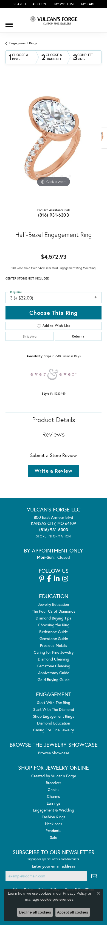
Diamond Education (53, 723)
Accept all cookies (72, 912)
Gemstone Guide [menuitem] (54, 638)
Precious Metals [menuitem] (53, 645)
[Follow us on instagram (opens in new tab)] (65, 578)
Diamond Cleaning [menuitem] (53, 659)
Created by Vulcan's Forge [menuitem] (53, 775)
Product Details (53, 419)
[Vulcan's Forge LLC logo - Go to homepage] (53, 20)
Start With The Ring (53, 702)
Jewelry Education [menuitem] (53, 604)
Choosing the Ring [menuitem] (53, 624)
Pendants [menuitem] (53, 830)
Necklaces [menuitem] (53, 823)
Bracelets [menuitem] (53, 782)
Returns (78, 336)
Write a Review (53, 470)
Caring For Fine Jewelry (53, 729)
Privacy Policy (75, 893)
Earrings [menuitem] (54, 803)
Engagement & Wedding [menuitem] (53, 810)
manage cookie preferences (49, 899)
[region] (53, 140)
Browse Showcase (53, 752)
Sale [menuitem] (53, 837)
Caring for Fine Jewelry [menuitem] (54, 652)
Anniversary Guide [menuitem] (53, 672)
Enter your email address (53, 866)
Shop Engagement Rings (53, 716)
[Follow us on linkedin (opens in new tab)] (57, 578)
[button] (19, 4)
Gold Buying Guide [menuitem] (53, 679)
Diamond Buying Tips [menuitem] (53, 618)
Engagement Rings (23, 43)
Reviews (53, 434)
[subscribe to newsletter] (94, 876)
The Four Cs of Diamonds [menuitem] (53, 611)
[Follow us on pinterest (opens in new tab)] (41, 578)
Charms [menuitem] (53, 796)
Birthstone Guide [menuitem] (53, 631)
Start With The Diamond (53, 709)
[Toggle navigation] (9, 22)
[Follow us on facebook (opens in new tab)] (49, 578)
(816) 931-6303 (53, 215)
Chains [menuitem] (54, 789)
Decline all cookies (35, 912)
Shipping (29, 336)
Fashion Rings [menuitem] (54, 816)
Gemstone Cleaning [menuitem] (53, 665)
